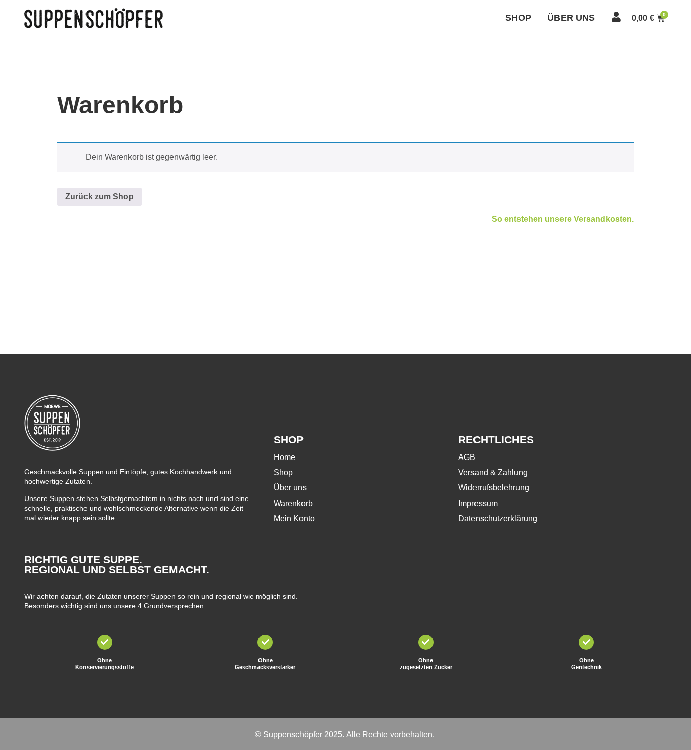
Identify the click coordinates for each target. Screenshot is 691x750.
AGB (467, 457)
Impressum (478, 503)
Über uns (290, 487)
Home (284, 457)
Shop (283, 472)
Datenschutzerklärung (497, 518)
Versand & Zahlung (493, 472)
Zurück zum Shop (99, 196)
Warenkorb (293, 503)
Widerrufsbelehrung (493, 487)
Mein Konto (294, 518)
